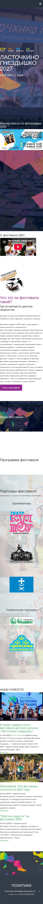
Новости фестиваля (17, 735)
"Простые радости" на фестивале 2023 (14, 817)
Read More (4, 752)
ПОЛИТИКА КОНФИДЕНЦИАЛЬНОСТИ (20, 891)
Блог (11, 793)
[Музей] (21, 553)
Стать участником (11, 387)
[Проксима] (21, 643)
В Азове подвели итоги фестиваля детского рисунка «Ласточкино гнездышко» (19, 728)
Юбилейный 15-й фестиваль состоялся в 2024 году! (19, 787)
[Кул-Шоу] (21, 522)
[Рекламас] (21, 621)
